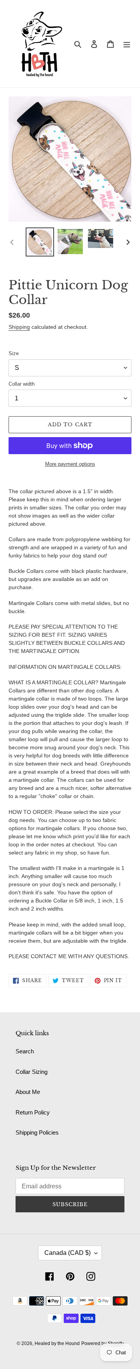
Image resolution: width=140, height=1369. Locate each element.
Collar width (22, 384)
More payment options (70, 464)
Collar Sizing (31, 1071)
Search (25, 1051)
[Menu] (127, 44)
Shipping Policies (37, 1132)
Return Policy (33, 1112)
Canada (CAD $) (67, 1252)
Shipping (19, 327)
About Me (28, 1092)
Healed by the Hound (57, 1343)
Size (14, 353)
